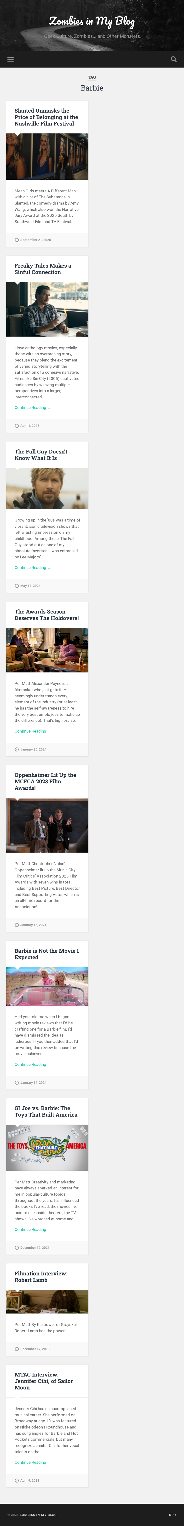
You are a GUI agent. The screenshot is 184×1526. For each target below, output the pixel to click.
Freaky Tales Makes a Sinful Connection (43, 268)
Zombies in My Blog (92, 20)
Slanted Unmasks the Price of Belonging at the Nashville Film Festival (46, 117)
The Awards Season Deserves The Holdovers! (47, 614)
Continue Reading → (33, 407)
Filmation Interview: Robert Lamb (41, 1276)
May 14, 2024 (30, 586)
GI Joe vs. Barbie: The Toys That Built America (46, 1111)
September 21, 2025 (35, 240)
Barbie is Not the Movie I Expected (47, 954)
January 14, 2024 (33, 1083)
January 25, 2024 (33, 749)
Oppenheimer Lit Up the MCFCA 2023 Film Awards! (45, 781)
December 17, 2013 (35, 1349)
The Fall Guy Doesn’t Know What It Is (41, 454)
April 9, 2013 (29, 1481)
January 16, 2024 (33, 925)
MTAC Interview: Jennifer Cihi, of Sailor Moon (44, 1381)
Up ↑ (173, 1515)
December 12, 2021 (35, 1248)
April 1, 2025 (29, 426)
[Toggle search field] (174, 59)
